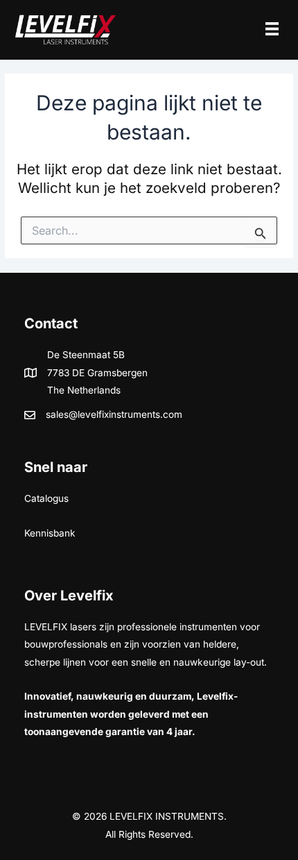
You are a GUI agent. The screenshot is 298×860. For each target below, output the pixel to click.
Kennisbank (50, 533)
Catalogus (46, 498)
